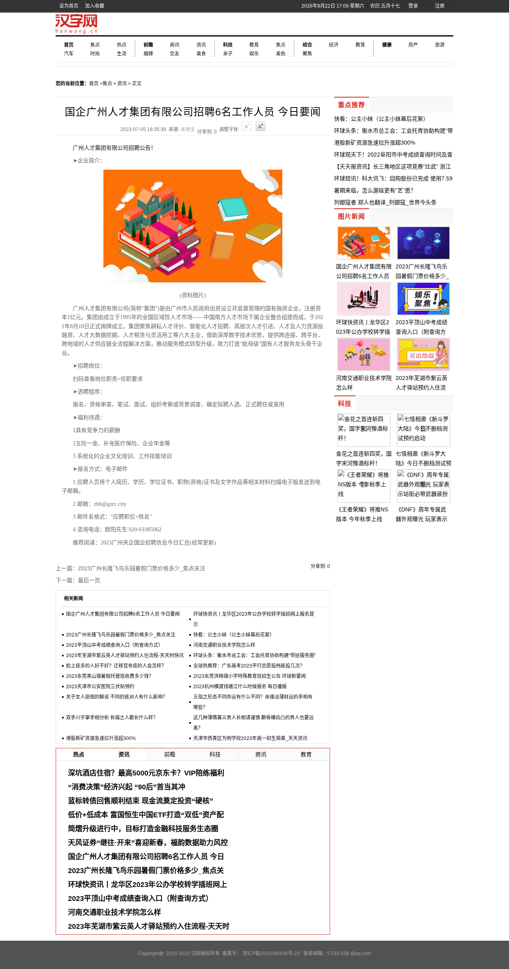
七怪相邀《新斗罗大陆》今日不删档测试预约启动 (423, 463)
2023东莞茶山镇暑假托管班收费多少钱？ (109, 676)
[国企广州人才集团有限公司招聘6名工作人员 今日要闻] (364, 257)
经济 (333, 45)
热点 (121, 45)
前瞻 (148, 45)
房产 (413, 45)
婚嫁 (148, 54)
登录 (413, 6)
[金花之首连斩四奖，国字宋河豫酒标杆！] (364, 438)
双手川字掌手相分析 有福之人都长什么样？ (112, 717)
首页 (69, 45)
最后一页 (89, 580)
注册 (440, 6)
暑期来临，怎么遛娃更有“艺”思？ (375, 190)
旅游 (440, 45)
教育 (254, 45)
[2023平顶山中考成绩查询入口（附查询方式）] (423, 312)
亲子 (228, 54)
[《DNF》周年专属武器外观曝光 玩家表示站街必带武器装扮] (423, 494)
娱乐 (254, 54)
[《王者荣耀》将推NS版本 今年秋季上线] (364, 494)
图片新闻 (351, 216)
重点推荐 (351, 105)
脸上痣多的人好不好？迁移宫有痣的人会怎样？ (116, 666)
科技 (228, 45)
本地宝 (188, 129)
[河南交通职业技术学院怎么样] (364, 368)
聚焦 (307, 54)
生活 (121, 54)
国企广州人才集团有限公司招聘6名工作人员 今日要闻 (123, 614)
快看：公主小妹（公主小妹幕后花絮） (233, 635)
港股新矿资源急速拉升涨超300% (101, 738)
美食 (201, 54)
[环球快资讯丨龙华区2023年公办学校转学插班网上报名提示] (364, 312)
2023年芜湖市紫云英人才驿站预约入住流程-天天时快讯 (125, 655)
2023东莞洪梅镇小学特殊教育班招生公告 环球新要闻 (249, 676)
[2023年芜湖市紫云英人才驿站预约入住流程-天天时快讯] (423, 368)
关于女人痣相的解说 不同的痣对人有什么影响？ (116, 697)
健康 (387, 45)
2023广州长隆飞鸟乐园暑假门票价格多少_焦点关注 (141, 568)
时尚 (95, 54)
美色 (281, 54)
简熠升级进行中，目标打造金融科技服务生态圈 (143, 829)
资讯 (201, 45)
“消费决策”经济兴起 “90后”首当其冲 (126, 787)
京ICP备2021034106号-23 (271, 953)
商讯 (174, 45)
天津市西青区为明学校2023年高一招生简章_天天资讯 (250, 738)
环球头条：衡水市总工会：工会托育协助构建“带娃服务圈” (254, 655)
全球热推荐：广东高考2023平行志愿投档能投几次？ (249, 666)
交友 (174, 54)
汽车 (69, 54)
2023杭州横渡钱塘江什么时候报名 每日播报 (240, 686)
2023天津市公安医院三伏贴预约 (100, 686)
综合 (307, 45)
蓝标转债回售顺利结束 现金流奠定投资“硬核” (140, 801)
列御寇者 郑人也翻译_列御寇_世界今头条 (385, 202)
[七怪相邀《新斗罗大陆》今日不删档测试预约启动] (423, 438)
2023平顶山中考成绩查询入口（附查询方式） (114, 645)
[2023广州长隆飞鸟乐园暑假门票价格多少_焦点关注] (423, 257)
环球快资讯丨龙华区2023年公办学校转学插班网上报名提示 (363, 332)
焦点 (95, 45)
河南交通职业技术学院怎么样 (224, 645)
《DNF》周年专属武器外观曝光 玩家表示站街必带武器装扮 (421, 519)
